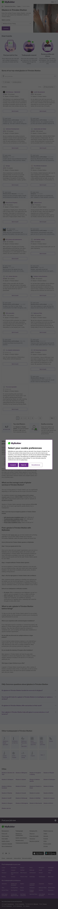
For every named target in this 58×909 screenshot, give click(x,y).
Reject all (23, 465)
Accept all (13, 465)
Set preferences (36, 465)
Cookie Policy (23, 460)
